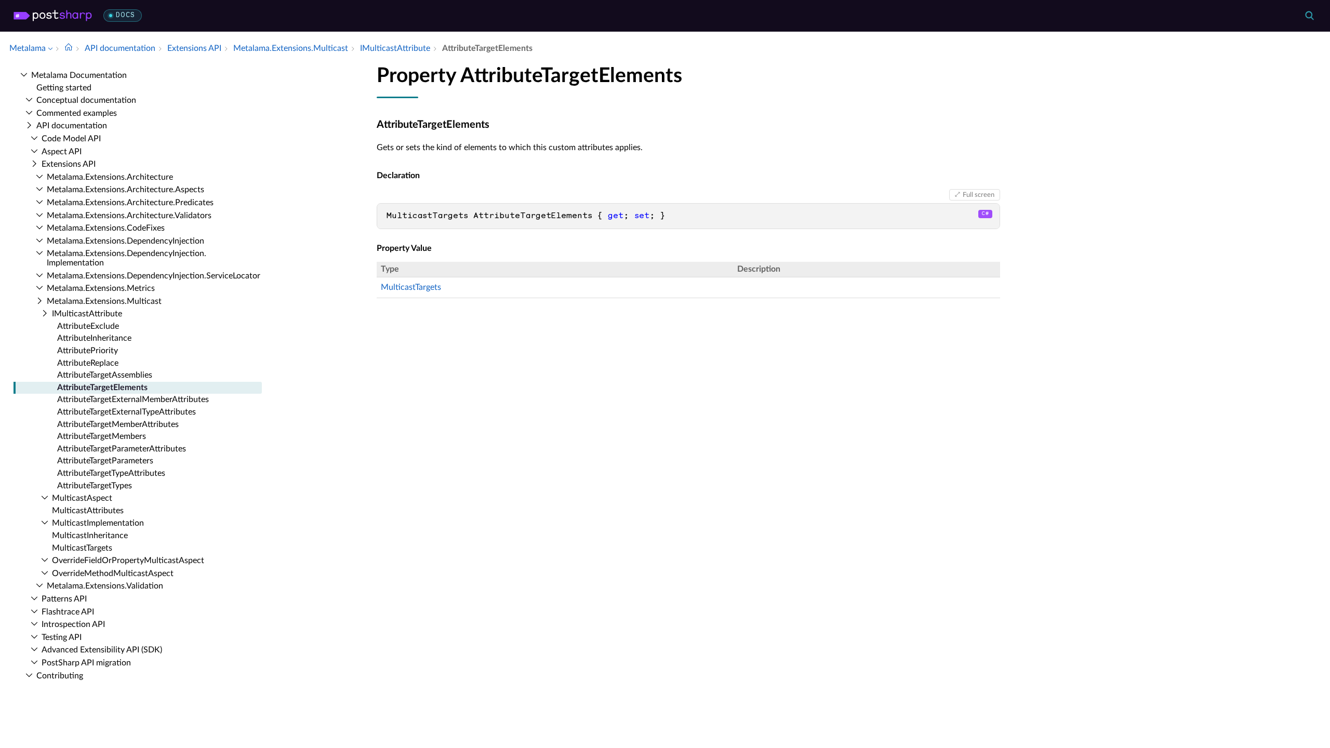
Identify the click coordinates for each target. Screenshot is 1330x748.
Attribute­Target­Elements (102, 387)
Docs (125, 15)
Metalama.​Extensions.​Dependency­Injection (125, 241)
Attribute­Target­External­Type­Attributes (126, 412)
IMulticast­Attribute (87, 314)
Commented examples (76, 113)
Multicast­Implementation (98, 523)
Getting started (63, 88)
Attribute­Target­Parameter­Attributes (121, 449)
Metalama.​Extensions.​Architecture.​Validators (129, 215)
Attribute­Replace (87, 363)
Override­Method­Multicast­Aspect (113, 573)
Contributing (59, 676)
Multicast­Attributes (88, 510)
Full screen (978, 195)
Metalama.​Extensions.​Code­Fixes (106, 228)
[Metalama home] (52, 15)
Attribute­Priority (87, 350)
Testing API (62, 637)
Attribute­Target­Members (101, 436)
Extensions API (69, 164)
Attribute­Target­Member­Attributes (118, 424)
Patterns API (64, 599)
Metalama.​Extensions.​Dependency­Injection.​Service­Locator (153, 276)
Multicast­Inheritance (90, 535)
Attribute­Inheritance (94, 338)
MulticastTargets (411, 287)
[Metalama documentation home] (68, 48)
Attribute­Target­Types (94, 486)
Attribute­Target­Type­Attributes (111, 473)
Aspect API (62, 152)
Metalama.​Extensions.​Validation (105, 586)
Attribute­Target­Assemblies (104, 375)
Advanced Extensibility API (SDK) (102, 650)
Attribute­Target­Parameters (105, 461)
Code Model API (71, 139)
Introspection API (73, 624)
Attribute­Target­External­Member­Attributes (133, 399)
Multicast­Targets (82, 548)
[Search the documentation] (1309, 15)
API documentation (71, 126)
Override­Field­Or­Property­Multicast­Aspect (128, 560)
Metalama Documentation (79, 75)
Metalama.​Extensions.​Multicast (104, 301)
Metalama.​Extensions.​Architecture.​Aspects (125, 189)
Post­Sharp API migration (86, 663)
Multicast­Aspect (82, 498)
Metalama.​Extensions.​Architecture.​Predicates (130, 202)
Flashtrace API (68, 612)
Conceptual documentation (86, 100)
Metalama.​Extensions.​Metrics (101, 288)
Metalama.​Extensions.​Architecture (110, 177)
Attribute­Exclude (88, 326)
